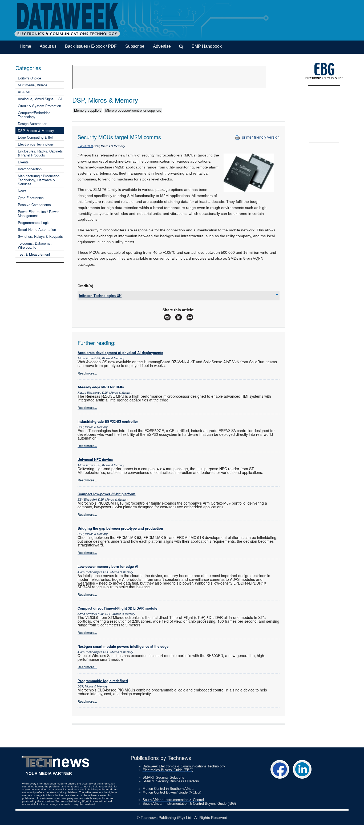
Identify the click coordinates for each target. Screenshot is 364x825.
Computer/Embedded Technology (34, 114)
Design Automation (32, 123)
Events (23, 161)
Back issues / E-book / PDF (91, 46)
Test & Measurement (34, 254)
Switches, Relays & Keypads (40, 236)
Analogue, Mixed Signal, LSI (40, 98)
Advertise (162, 46)
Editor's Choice (29, 78)
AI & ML (24, 91)
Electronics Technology (36, 144)
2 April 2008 (85, 146)
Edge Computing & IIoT (36, 137)
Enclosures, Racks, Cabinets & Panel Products (40, 153)
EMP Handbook (207, 46)
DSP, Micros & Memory (36, 130)
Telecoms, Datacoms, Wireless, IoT (35, 245)
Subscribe (134, 46)
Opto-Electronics (31, 197)
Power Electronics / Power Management (38, 213)
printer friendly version (260, 137)
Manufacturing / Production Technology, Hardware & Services (38, 179)
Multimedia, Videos (32, 84)
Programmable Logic (34, 222)
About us (48, 46)
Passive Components (34, 204)
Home (25, 46)
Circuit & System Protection (39, 105)
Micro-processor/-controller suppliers (133, 110)
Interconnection (30, 168)
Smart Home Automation (37, 229)
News (22, 190)
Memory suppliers (88, 110)
